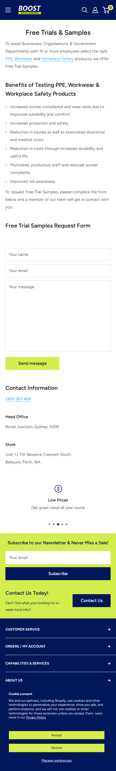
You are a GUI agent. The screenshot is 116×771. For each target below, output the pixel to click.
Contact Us (92, 600)
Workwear (24, 58)
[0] (106, 10)
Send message (32, 363)
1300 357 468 (18, 399)
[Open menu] (8, 10)
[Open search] (85, 10)
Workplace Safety (58, 58)
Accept (57, 735)
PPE (9, 58)
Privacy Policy (36, 717)
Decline (56, 748)
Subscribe (58, 573)
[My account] (95, 10)
